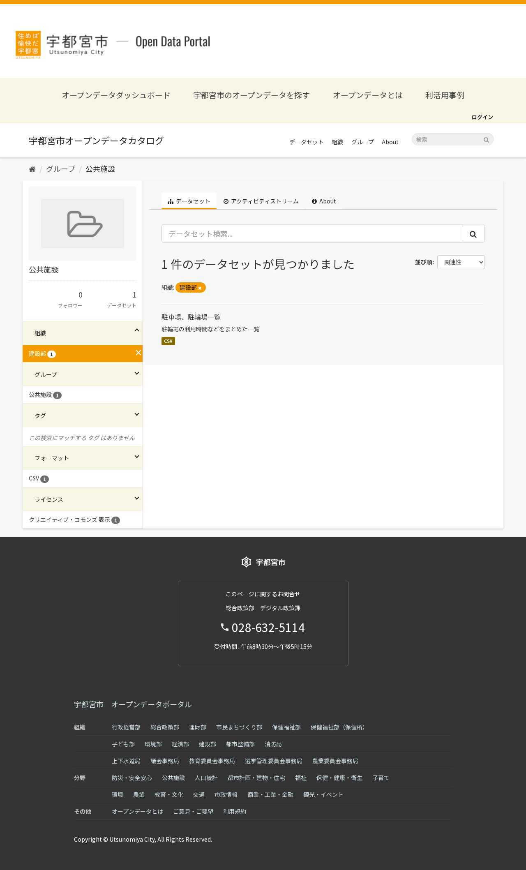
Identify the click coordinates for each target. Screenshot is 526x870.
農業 (139, 794)
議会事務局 (164, 761)
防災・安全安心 (132, 777)
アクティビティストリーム (264, 201)
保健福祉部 (286, 727)
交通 (199, 794)
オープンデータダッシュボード (116, 94)
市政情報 (226, 794)
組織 (337, 142)
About (390, 142)
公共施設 (100, 168)
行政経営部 (126, 727)
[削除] (200, 287)
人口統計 (206, 777)
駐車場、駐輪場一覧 (191, 317)
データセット (306, 142)
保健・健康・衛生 (339, 777)
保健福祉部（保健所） (339, 727)
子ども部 (123, 744)
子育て (381, 777)
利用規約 (234, 811)
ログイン (482, 117)
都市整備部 (240, 744)
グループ (362, 142)
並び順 (423, 262)
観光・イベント (323, 794)
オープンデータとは (368, 94)
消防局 (273, 744)
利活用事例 (444, 94)
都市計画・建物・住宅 (256, 777)
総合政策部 (164, 727)
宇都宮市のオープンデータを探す (251, 94)
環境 (117, 794)
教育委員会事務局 (212, 761)
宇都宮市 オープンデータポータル (133, 704)
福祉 (301, 777)
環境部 (153, 744)
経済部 (180, 744)
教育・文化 (169, 794)
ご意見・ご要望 (193, 811)
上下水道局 (126, 761)
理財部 (197, 727)
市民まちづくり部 (239, 727)
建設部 (207, 744)
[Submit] (486, 138)
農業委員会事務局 (335, 761)
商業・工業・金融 (270, 794)
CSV (168, 341)
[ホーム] (32, 168)
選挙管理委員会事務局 (273, 761)
